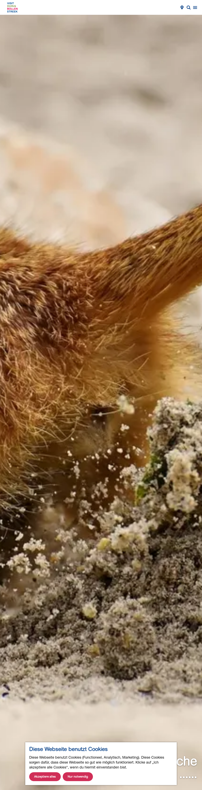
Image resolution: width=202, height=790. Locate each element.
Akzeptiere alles (45, 776)
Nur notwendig (78, 776)
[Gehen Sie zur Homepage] (12, 7)
